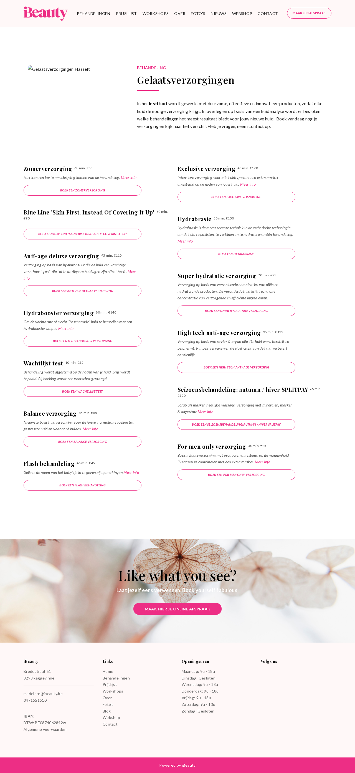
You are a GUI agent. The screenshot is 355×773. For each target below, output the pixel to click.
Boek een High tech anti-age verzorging (236, 367)
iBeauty (189, 765)
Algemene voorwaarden (45, 729)
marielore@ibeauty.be (43, 693)
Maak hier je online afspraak (177, 609)
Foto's (198, 13)
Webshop (242, 13)
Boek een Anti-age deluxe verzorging (82, 290)
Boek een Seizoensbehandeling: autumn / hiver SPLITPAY (236, 424)
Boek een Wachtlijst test (82, 391)
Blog (107, 711)
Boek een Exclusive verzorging (236, 197)
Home (108, 671)
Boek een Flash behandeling (82, 485)
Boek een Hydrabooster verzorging (82, 341)
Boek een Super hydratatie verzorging (236, 310)
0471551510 (35, 700)
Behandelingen (93, 13)
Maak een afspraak (309, 13)
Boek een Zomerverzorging (82, 190)
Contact (268, 13)
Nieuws (219, 13)
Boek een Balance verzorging (82, 441)
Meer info (128, 177)
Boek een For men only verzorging (236, 474)
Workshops (156, 13)
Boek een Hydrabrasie (236, 254)
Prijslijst (126, 13)
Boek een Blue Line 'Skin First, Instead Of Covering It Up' (82, 234)
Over (179, 13)
